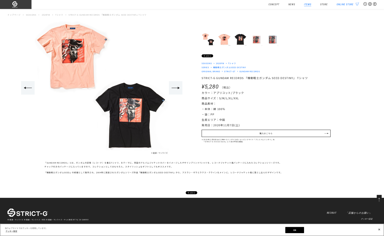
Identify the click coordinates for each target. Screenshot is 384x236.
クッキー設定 (367, 219)
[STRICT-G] (20, 4)
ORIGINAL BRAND (211, 71)
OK (294, 230)
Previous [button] (28, 88)
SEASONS (207, 63)
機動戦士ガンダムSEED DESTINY (229, 67)
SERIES (205, 67)
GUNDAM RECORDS (249, 71)
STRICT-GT (229, 71)
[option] (101, 88)
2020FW (220, 63)
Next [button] (175, 88)
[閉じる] (379, 229)
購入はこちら (266, 133)
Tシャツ (232, 63)
